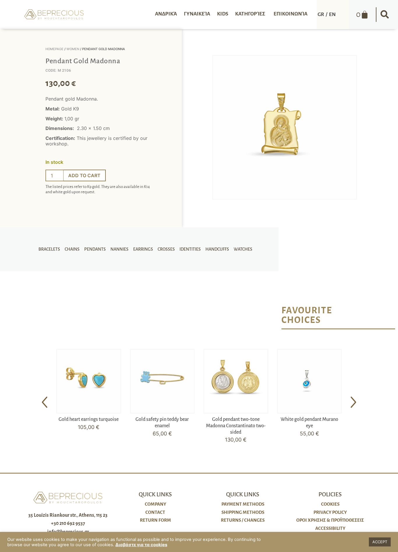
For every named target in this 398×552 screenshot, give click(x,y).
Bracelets (49, 249)
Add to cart (84, 175)
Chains (72, 249)
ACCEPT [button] (379, 541)
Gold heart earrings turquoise (89, 419)
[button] (384, 14)
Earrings (143, 249)
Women (72, 49)
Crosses (166, 249)
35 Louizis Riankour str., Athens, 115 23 (68, 515)
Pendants (95, 249)
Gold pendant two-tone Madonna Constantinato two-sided (236, 426)
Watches (243, 249)
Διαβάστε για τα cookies (141, 544)
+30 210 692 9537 (68, 523)
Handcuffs (217, 249)
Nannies (119, 249)
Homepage (54, 49)
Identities (190, 249)
